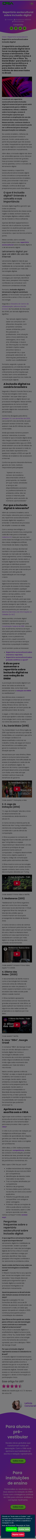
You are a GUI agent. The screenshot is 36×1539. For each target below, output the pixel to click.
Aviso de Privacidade (8, 1525)
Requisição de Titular (23, 1525)
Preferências (11, 1529)
